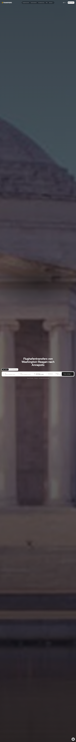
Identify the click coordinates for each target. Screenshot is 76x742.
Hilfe (47, 2)
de (64, 2)
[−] (56, 374)
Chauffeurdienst (34, 2)
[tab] (5, 369)
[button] (39, 374)
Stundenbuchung (41, 2)
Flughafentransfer (26, 2)
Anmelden (72, 2)
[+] (59, 374)
